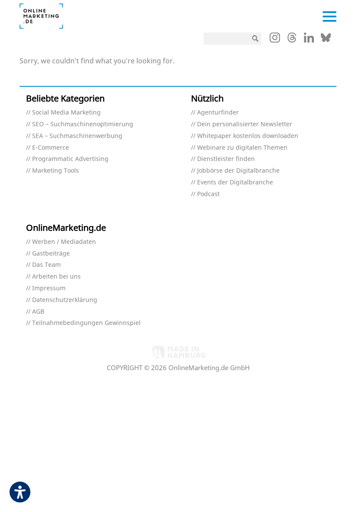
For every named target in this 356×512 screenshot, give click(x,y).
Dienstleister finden (226, 159)
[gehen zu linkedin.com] (309, 40)
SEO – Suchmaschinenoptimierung (82, 124)
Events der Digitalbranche (235, 182)
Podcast (208, 194)
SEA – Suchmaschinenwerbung (77, 136)
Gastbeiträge (51, 253)
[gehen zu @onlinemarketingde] (292, 40)
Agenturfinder (218, 112)
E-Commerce (50, 147)
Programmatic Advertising (70, 159)
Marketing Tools (55, 170)
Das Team (46, 265)
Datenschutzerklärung (64, 300)
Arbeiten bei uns (56, 276)
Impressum (49, 288)
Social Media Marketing (66, 112)
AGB (38, 311)
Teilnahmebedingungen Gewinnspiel (86, 323)
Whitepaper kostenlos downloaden (247, 136)
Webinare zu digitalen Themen (242, 147)
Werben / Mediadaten (64, 242)
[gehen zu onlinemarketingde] (275, 39)
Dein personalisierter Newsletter (244, 124)
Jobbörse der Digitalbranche (238, 170)
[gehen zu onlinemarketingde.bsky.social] (326, 40)
